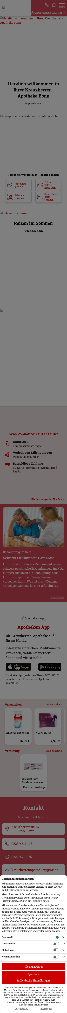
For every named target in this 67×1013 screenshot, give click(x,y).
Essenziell (7, 937)
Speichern (33, 974)
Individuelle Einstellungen (33, 980)
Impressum (46, 1008)
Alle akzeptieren (34, 966)
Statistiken (8, 950)
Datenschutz (21, 1008)
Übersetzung (8, 943)
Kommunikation (11, 956)
